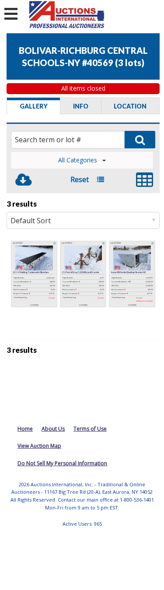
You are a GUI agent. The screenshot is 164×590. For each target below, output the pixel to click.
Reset (79, 179)
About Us (53, 428)
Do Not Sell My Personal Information (62, 463)
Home (25, 428)
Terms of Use (90, 428)
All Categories (77, 160)
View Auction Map (39, 446)
